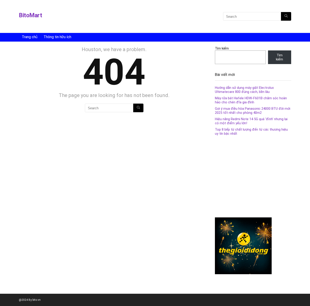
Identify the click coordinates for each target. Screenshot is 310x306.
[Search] (286, 16)
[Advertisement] (147, 17)
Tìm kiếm (222, 48)
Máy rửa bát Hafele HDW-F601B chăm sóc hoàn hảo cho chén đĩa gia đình (251, 100)
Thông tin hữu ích (57, 37)
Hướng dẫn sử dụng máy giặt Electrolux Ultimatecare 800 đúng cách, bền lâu (244, 90)
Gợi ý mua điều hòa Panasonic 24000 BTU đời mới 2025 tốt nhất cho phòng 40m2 (252, 111)
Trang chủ (29, 37)
